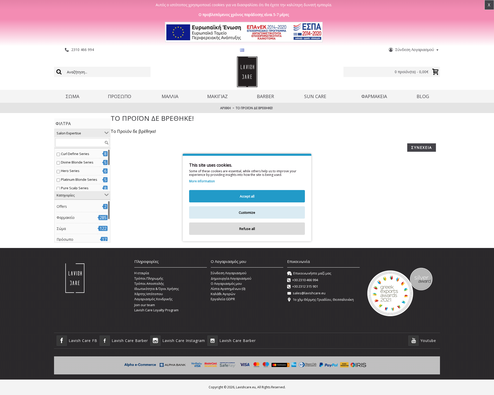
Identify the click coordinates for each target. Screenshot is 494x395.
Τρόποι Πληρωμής (148, 278)
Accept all (247, 196)
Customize (247, 212)
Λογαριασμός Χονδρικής (153, 299)
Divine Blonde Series (77, 162)
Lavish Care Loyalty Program (156, 310)
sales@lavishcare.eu (309, 293)
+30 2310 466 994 (305, 280)
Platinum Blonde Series (79, 179)
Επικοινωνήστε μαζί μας (312, 273)
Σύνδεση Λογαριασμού (228, 273)
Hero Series (70, 170)
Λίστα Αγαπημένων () (228, 288)
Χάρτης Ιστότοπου (148, 293)
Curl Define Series (75, 153)
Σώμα (61, 228)
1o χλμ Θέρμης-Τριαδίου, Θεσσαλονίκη (323, 299)
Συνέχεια (421, 147)
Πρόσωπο (65, 239)
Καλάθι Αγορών (223, 293)
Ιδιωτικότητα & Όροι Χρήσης (156, 288)
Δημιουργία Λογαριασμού (231, 278)
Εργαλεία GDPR (223, 299)
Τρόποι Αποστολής (149, 283)
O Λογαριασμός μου (226, 283)
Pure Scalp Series (75, 188)
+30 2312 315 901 (305, 286)
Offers (62, 206)
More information (202, 181)
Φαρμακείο (66, 217)
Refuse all (247, 228)
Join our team (144, 305)
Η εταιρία (141, 273)
